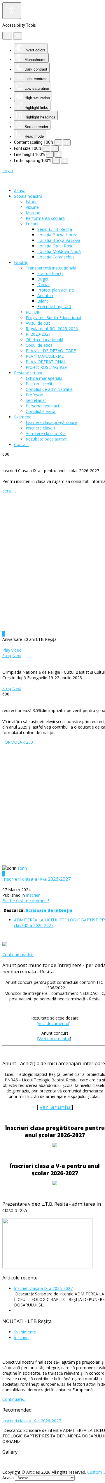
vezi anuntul (55, 1106)
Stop (6, 655)
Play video (12, 650)
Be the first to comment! (25, 900)
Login (7, 170)
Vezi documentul (53, 1023)
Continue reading (18, 954)
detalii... (9, 491)
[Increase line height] (58, 155)
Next (16, 655)
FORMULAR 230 (17, 742)
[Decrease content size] (58, 142)
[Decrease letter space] (56, 161)
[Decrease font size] (46, 148)
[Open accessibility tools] (11, 10)
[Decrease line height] (50, 155)
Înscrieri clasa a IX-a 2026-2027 (36, 879)
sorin (22, 868)
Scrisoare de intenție (49, 910)
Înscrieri (33, 895)
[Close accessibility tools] (17, 36)
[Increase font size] (55, 148)
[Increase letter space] (64, 161)
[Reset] (7, 35)
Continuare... (14, 1399)
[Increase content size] (67, 142)
